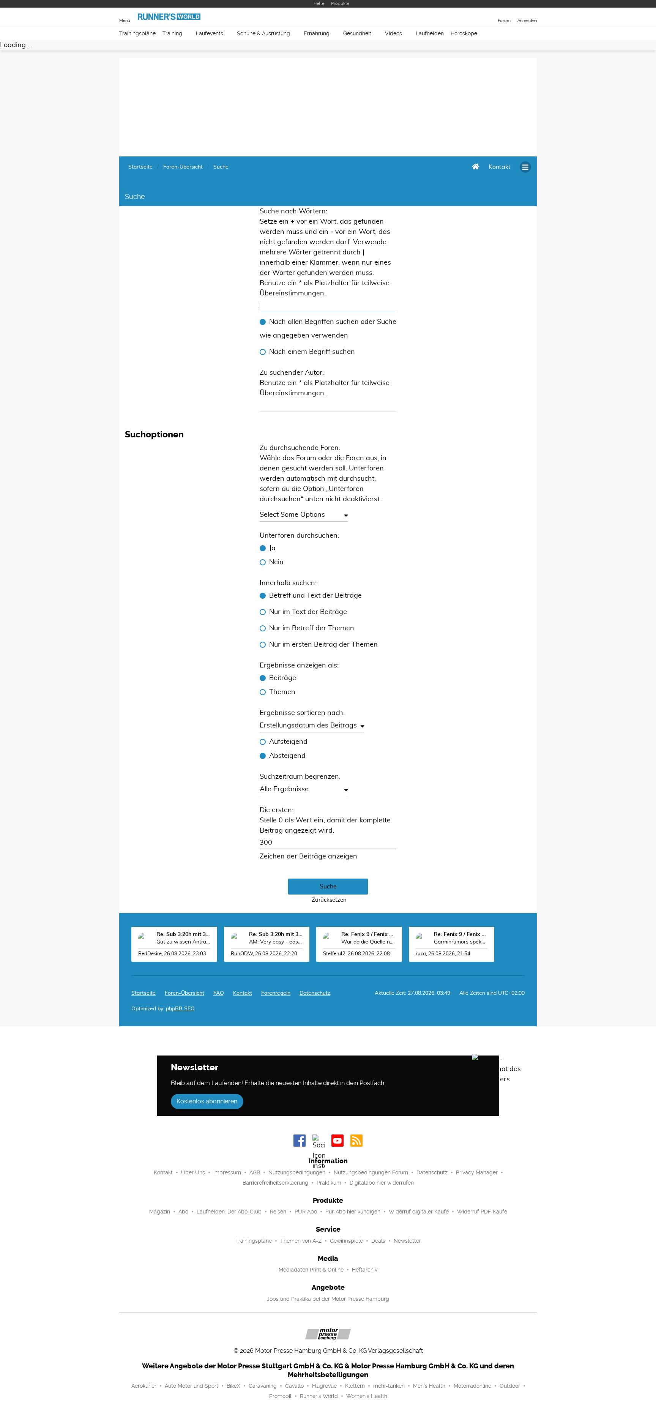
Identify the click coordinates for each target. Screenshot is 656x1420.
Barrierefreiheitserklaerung (275, 1183)
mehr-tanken (389, 1386)
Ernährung (317, 33)
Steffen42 (334, 953)
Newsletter (407, 1241)
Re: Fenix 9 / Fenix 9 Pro (368, 934)
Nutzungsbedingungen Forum (371, 1172)
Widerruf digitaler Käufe (419, 1212)
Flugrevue (324, 1386)
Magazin (159, 1212)
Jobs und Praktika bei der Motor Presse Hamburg (328, 1299)
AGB (254, 1172)
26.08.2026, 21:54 (449, 953)
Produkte (340, 3)
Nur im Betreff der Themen (311, 628)
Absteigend (287, 756)
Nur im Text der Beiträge (308, 612)
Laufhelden (430, 33)
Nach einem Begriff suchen (312, 352)
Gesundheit (357, 33)
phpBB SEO (180, 1008)
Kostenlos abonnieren (207, 1101)
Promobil (280, 1396)
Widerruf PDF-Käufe (482, 1212)
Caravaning (263, 1386)
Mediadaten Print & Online (311, 1270)
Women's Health (366, 1396)
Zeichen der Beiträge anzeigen (308, 856)
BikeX (233, 1386)
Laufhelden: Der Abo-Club (229, 1212)
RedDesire (150, 953)
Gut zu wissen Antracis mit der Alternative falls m (183, 942)
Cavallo (294, 1386)
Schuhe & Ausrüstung (263, 33)
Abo (183, 1212)
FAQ (218, 993)
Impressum (227, 1172)
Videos (393, 33)
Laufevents (209, 33)
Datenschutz (315, 993)
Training (172, 33)
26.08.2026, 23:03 (185, 953)
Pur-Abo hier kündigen (352, 1212)
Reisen (278, 1212)
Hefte (319, 3)
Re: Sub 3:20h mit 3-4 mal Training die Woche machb (183, 934)
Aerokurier (143, 1386)
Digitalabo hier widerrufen (382, 1183)
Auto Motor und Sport (191, 1386)
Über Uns (193, 1172)
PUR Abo (306, 1212)
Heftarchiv (364, 1270)
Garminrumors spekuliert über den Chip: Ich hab (461, 942)
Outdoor (510, 1386)
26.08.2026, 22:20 (276, 953)
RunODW (242, 953)
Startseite (143, 993)
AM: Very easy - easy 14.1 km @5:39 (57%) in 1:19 (276, 942)
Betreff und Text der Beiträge (315, 595)
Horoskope (464, 33)
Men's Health (429, 1386)
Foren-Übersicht (184, 993)
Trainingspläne (137, 33)
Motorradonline (472, 1386)
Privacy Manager (477, 1172)
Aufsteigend (288, 741)
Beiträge (282, 678)
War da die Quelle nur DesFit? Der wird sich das (368, 942)
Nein (276, 562)
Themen (282, 692)
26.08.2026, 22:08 (369, 953)
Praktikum (329, 1183)
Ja (272, 548)
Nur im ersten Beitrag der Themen (323, 644)
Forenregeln (275, 993)
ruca (421, 953)
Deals (378, 1241)
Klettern (355, 1386)
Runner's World (319, 1396)
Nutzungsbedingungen (296, 1172)
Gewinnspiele (346, 1241)
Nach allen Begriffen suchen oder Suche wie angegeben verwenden (328, 329)
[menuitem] (500, 167)
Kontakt (163, 1172)
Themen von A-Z (301, 1241)
